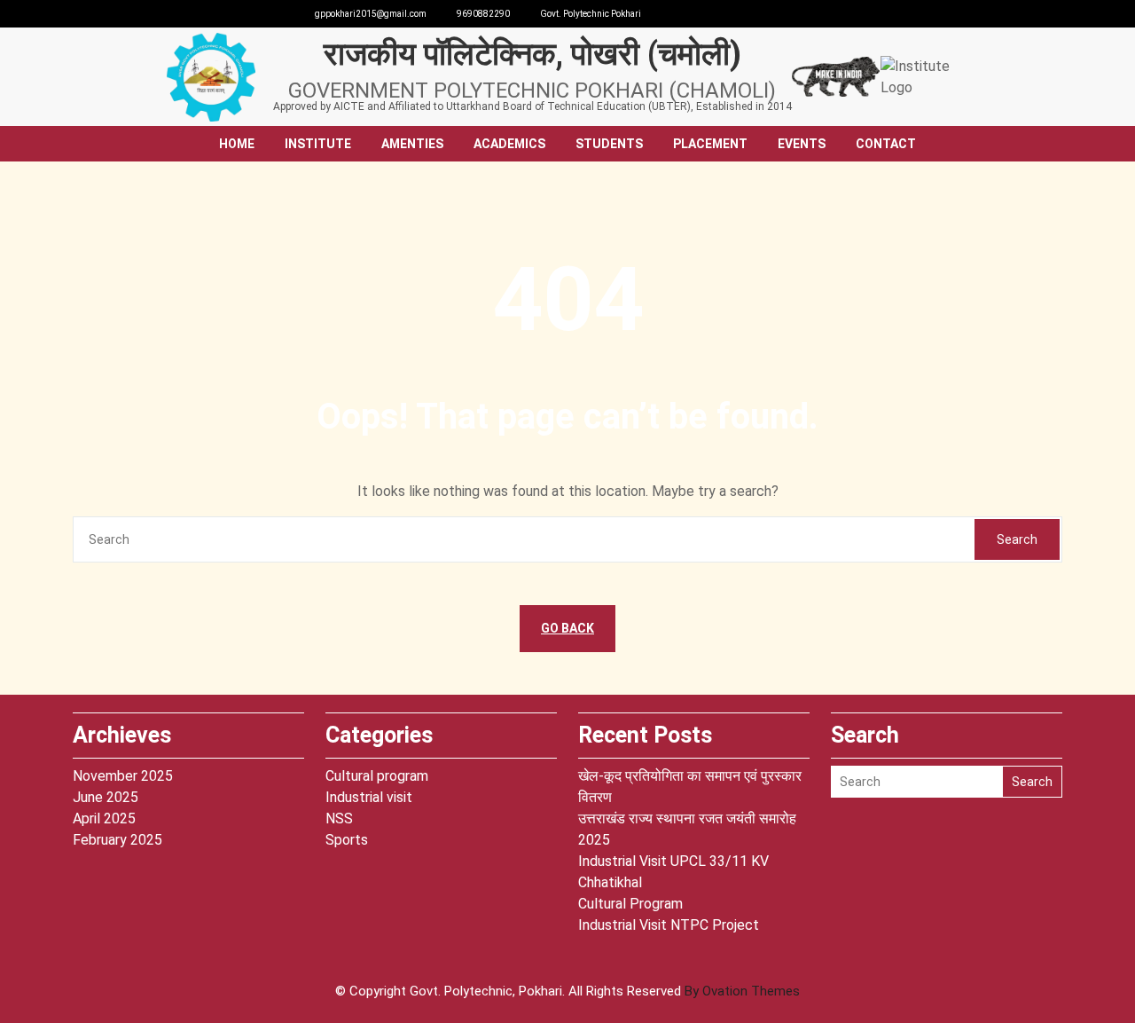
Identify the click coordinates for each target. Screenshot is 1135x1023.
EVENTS (802, 144)
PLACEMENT (710, 144)
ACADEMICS (509, 144)
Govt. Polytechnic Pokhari (590, 14)
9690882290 (483, 14)
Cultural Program (630, 903)
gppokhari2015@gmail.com (371, 14)
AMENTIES (412, 144)
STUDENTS (609, 144)
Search (1017, 539)
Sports (346, 839)
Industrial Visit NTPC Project (668, 925)
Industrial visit (368, 797)
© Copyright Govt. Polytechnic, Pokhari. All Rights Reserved (567, 991)
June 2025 (105, 797)
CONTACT (886, 144)
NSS (339, 818)
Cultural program (376, 775)
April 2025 (104, 818)
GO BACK (567, 628)
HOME (236, 144)
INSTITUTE (318, 144)
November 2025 (123, 775)
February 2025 (117, 839)
